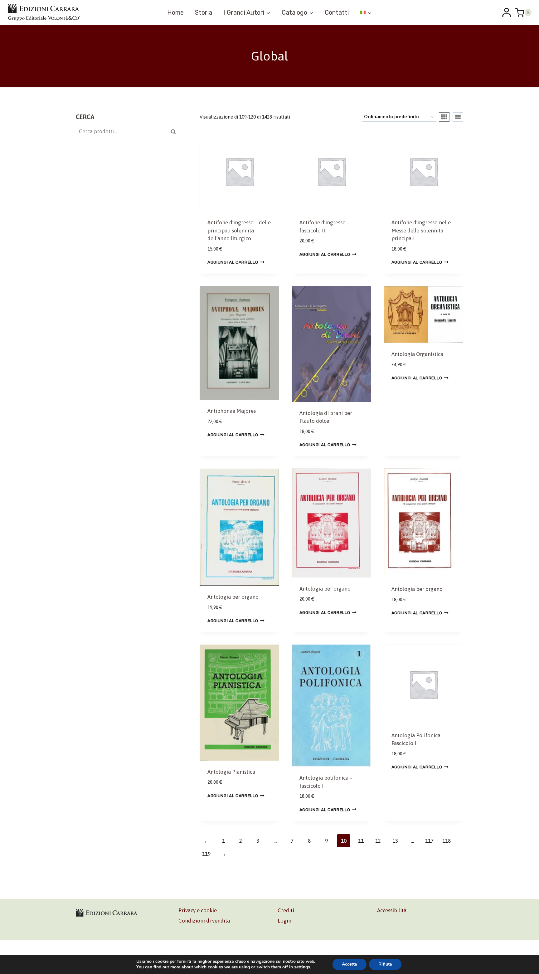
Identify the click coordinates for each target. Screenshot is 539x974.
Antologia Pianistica (231, 772)
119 (206, 854)
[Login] (506, 12)
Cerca (175, 132)
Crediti (286, 910)
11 (361, 841)
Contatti (337, 12)
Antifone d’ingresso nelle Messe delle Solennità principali (421, 230)
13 (395, 841)
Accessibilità (391, 910)
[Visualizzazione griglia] (444, 117)
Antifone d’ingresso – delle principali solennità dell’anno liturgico (239, 230)
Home (175, 12)
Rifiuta (385, 964)
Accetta (349, 964)
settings (302, 967)
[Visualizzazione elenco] (458, 117)
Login (284, 921)
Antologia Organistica (417, 354)
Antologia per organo (233, 597)
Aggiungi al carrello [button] (232, 262)
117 (429, 841)
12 (378, 841)
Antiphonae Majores (231, 411)
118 (446, 841)
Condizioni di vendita (204, 921)
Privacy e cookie (197, 910)
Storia (203, 12)
